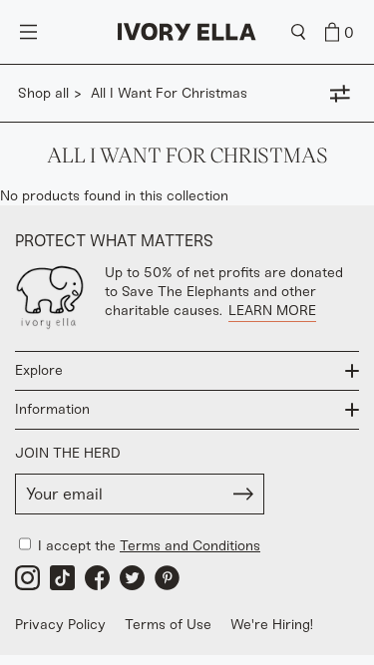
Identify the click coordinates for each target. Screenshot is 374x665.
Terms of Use (168, 624)
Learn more (272, 310)
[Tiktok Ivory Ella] (62, 577)
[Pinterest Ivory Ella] (167, 577)
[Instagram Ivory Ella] (27, 577)
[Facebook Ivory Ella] (97, 577)
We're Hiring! (271, 624)
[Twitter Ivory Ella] (132, 577)
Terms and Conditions (190, 545)
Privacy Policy (60, 624)
